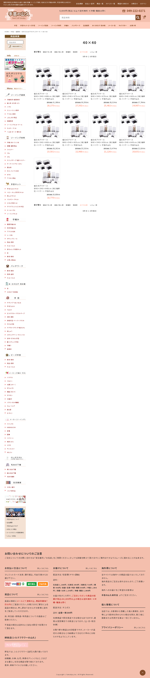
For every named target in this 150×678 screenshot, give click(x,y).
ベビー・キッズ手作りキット (15, 192)
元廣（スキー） (11, 385)
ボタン (9, 175)
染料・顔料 (10, 317)
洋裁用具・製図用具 (13, 100)
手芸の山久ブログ (12, 526)
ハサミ (9, 107)
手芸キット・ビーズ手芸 (27, 25)
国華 (8, 434)
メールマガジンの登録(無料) (15, 532)
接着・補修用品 (12, 146)
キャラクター (123, 25)
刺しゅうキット (11, 196)
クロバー (10, 381)
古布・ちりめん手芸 (13, 338)
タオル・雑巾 (11, 487)
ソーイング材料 (56, 25)
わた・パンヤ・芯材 (13, 171)
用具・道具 (10, 274)
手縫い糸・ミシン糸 (13, 142)
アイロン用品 (11, 178)
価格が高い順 (59, 52)
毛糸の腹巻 (10, 477)
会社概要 (79, 3)
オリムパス (10, 388)
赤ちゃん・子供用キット (14, 249)
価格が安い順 (47, 52)
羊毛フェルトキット (13, 189)
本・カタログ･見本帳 (98, 25)
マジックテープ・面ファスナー (16, 160)
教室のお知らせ (123, 3)
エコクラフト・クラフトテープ (16, 313)
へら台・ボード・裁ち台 (14, 132)
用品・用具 (10, 242)
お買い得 (133, 25)
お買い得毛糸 (11, 260)
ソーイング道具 (43, 25)
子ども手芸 (10, 324)
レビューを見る (11, 536)
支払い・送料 (89, 3)
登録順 (75, 52)
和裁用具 (10, 121)
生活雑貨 (86, 25)
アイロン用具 (11, 114)
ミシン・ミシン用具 (13, 110)
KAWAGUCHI (11, 427)
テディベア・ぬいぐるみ (14, 303)
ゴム (8, 153)
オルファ (9, 452)
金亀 (8, 431)
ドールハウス (11, 210)
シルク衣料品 (11, 491)
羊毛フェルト (11, 306)
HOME (7, 32)
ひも (8, 157)
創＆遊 (9, 410)
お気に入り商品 (11, 529)
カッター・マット (12, 128)
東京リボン (10, 442)
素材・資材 (10, 256)
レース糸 (10, 235)
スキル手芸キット (12, 203)
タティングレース (12, 239)
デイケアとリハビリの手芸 (15, 207)
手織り (9, 345)
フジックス (10, 424)
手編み (66, 25)
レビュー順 (93, 52)
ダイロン (10, 395)
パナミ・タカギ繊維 (13, 402)
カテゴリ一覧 (110, 3)
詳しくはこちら (43, 568)
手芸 (15, 25)
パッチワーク (76, 25)
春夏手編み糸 (11, 224)
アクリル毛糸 (11, 231)
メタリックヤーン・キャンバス (16, 335)
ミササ (9, 445)
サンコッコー (11, 449)
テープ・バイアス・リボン (14, 164)
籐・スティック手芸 (12, 342)
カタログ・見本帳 (12, 292)
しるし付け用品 (12, 117)
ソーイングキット (12, 214)
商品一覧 (100, 3)
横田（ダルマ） (11, 392)
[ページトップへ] (143, 673)
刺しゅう (9, 331)
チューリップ (11, 406)
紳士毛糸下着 (11, 473)
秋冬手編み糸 (11, 228)
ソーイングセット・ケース (14, 125)
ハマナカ (10, 377)
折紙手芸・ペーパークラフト (15, 320)
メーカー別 (112, 25)
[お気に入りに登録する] (58, 89)
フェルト (9, 310)
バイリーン (10, 438)
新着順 (68, 52)
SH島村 (9, 399)
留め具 (9, 167)
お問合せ (134, 3)
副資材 (18, 32)
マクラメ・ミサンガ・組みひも (16, 328)
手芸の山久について (13, 519)
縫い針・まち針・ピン (13, 103)
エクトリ (9, 413)
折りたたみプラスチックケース (31, 32)
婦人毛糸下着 (11, 469)
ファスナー (10, 150)
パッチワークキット (13, 199)
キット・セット (11, 246)
